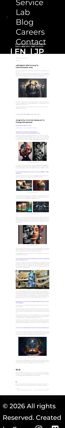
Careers (30, 32)
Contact (31, 41)
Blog (25, 22)
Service (29, 2)
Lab (23, 12)
